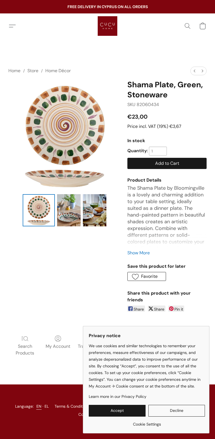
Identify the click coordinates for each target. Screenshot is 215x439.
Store (32, 71)
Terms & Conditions (72, 406)
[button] (107, 26)
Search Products (25, 349)
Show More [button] (138, 253)
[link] (147, 422)
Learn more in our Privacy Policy (117, 396)
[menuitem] (194, 71)
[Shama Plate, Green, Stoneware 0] (39, 210)
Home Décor (58, 71)
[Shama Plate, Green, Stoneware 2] (94, 210)
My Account (58, 346)
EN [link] (39, 406)
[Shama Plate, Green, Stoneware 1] (69, 210)
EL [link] (47, 406)
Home (14, 71)
